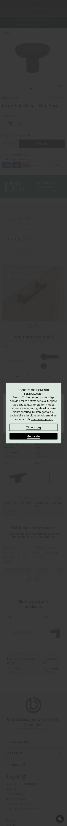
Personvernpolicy (42, 419)
